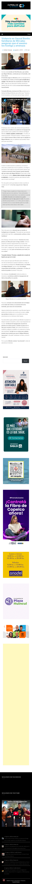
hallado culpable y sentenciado (14, 133)
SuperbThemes (16, 882)
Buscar (5, 357)
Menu (28, 34)
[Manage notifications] (4, 880)
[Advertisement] (16, 704)
